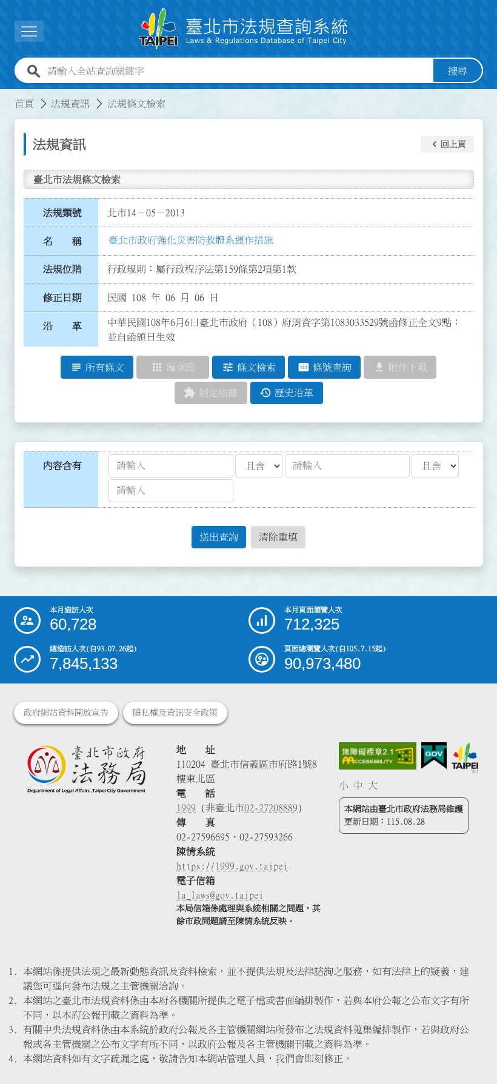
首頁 (24, 103)
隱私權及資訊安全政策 (175, 712)
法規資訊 (70, 103)
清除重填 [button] (278, 537)
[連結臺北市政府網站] (465, 757)
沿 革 (62, 326)
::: (7, 96)
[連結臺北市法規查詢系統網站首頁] (244, 29)
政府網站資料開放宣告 (66, 712)
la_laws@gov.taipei (220, 895)
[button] (447, 144)
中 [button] (358, 785)
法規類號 (62, 213)
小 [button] (344, 785)
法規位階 (62, 269)
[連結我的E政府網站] (434, 756)
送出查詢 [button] (218, 537)
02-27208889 (271, 808)
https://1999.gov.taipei (232, 866)
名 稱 (62, 241)
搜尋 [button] (457, 71)
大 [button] (373, 785)
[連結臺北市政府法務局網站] (86, 769)
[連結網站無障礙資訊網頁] (377, 756)
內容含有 (62, 465)
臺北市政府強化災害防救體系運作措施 (190, 240)
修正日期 (62, 297)
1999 (186, 808)
